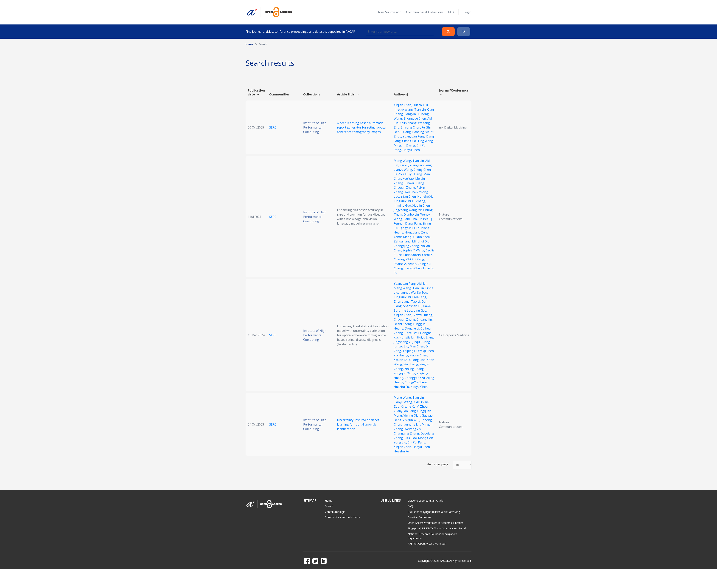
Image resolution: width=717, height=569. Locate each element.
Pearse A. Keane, (406, 264)
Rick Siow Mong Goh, (419, 438)
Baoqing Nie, (421, 132)
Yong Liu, (401, 442)
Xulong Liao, (418, 360)
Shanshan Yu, (413, 306)
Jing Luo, (407, 310)
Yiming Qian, (412, 415)
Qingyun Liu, (409, 228)
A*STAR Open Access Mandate (427, 543)
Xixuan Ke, (401, 360)
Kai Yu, (405, 165)
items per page (437, 464)
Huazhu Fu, (421, 105)
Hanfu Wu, (412, 333)
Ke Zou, (399, 174)
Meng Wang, (403, 161)
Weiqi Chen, (426, 351)
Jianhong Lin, (412, 424)
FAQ (451, 12)
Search (329, 506)
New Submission (389, 12)
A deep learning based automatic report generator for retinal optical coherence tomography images (361, 127)
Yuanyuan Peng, (414, 136)
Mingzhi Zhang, (405, 145)
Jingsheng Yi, (403, 342)
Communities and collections (342, 517)
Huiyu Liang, (414, 174)
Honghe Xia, (425, 196)
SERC (272, 127)
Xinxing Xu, (409, 406)
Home (249, 44)
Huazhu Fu (401, 451)
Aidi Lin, (422, 284)
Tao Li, (416, 301)
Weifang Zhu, (413, 429)
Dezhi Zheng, (403, 324)
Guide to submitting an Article (425, 500)
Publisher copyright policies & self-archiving (434, 512)
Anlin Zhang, (409, 123)
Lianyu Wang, (404, 170)
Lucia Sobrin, (412, 255)
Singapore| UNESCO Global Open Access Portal (437, 528)
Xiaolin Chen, (421, 205)
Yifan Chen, (409, 196)
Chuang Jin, (425, 319)
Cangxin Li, (412, 114)
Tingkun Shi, (403, 201)
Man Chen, (418, 346)
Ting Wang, (426, 141)
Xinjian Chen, (403, 105)
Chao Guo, (410, 141)
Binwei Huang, (414, 183)
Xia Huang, (402, 355)
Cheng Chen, (423, 170)
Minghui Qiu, (421, 241)
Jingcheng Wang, (406, 210)
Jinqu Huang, (422, 342)
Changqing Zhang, (407, 246)
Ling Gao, (420, 310)
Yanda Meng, (403, 237)
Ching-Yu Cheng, (416, 382)
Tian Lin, (420, 109)
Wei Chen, (411, 192)
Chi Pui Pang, (415, 259)
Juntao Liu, (402, 346)
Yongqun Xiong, (405, 373)
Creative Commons (419, 517)
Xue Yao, (409, 179)
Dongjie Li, (412, 328)
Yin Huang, (411, 364)
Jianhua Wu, (408, 292)
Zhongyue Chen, (415, 118)
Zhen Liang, (402, 301)
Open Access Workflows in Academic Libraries (435, 523)
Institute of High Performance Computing (314, 127)
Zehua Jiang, (403, 241)
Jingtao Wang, (404, 109)
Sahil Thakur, (413, 219)
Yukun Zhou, (422, 237)
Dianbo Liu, (411, 214)
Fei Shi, (426, 127)
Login (467, 12)
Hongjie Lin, (408, 337)
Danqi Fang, (414, 223)
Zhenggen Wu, (415, 378)
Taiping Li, (410, 351)
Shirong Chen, (411, 127)
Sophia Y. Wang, (414, 250)
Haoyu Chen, (413, 268)
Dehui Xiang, (403, 132)
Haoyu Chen (411, 150)
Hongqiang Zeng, (417, 232)
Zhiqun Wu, (411, 420)
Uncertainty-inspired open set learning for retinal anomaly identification (358, 424)
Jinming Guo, (403, 205)
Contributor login (335, 512)
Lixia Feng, (419, 297)
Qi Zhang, (419, 201)
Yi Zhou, (422, 406)
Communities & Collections (424, 12)
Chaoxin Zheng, (405, 187)
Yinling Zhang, (414, 369)
